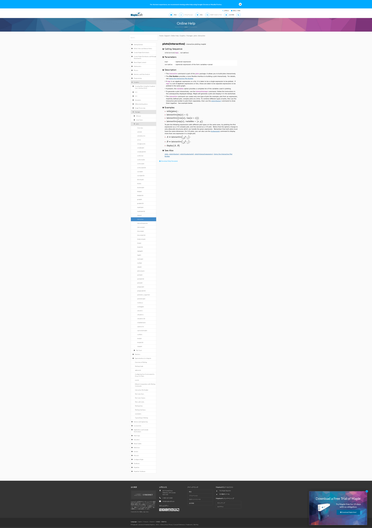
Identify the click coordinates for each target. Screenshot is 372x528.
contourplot (140, 163)
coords (137, 380)
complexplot (140, 148)
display (139, 183)
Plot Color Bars (139, 394)
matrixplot (140, 259)
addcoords (138, 370)
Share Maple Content (140, 62)
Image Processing (140, 108)
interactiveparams (142, 223)
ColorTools (139, 120)
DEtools (138, 116)
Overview (140, 128)
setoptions (140, 314)
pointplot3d (140, 279)
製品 (190, 491)
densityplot (140, 179)
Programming (138, 78)
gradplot (139, 199)
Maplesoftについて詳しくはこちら (140, 511)
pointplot (140, 275)
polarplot (140, 283)
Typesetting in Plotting (141, 418)
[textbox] (173, 111)
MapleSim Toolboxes (140, 471)
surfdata (139, 334)
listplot (139, 243)
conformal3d (141, 159)
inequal (139, 215)
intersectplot (141, 227)
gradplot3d (140, 203)
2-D (136, 92)
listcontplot (140, 231)
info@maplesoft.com (168, 501)
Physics (136, 70)
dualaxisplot (140, 187)
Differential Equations (141, 104)
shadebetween (141, 322)
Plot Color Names (140, 398)
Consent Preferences (179, 524)
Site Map (196, 524)
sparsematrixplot (142, 330)
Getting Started (138, 44)
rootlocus (140, 302)
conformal (140, 155)
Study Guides (138, 443)
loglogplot (140, 251)
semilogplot (140, 306)
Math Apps (137, 435)
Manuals (136, 455)
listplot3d (140, 247)
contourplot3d (141, 167)
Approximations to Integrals (143, 358)
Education (137, 439)
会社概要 (134, 487)
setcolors (140, 310)
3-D (136, 96)
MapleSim (136, 467)
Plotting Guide (139, 366)
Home (161, 36)
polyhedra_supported (143, 295)
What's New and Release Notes (143, 48)
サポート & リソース (195, 499)
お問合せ (226, 10)
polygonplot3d (141, 291)
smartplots (138, 414)
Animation (138, 100)
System (136, 451)
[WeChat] (178, 509)
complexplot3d (141, 152)
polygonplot (140, 287)
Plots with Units (139, 402)
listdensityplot (141, 239)
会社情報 (191, 503)
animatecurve (141, 136)
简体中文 (164, 521)
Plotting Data (139, 406)
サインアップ (221, 503)
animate (139, 132)
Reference (137, 447)
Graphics (136, 82)
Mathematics (137, 66)
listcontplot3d (141, 235)
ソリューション (193, 495)
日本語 (158, 521)
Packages (137, 112)
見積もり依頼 (236, 10)
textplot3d (140, 342)
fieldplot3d (140, 195)
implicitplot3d (141, 211)
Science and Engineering (141, 422)
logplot (139, 255)
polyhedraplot (141, 299)
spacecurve (140, 326)
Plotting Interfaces (140, 410)
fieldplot (139, 191)
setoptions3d (141, 318)
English (140, 521)
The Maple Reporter (225, 490)
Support (167, 36)
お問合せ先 (163, 487)
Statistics (137, 354)
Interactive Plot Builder (141, 390)
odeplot (139, 267)
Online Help (175, 36)
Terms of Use (164, 524)
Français (145, 521)
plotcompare (141, 271)
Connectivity (137, 426)
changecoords (141, 144)
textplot (139, 338)
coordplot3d (140, 175)
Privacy (171, 524)
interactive (140, 219)
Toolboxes (137, 463)
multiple (139, 263)
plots (137, 124)
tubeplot (139, 346)
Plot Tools (139, 350)
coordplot (140, 171)
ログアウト (220, 506)
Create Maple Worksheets (141, 52)
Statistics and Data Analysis (142, 74)
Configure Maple (138, 459)
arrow (139, 140)
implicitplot (140, 207)
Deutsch (152, 521)
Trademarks (189, 524)
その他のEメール (224, 494)
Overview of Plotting (141, 362)
